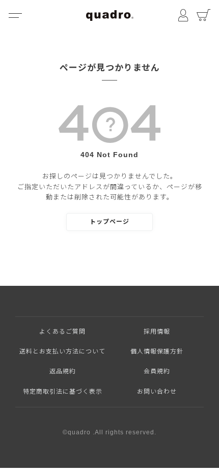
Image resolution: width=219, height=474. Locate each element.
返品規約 (62, 371)
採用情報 (157, 331)
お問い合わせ (157, 391)
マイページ (183, 15)
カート (204, 15)
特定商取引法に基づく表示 (62, 391)
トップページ (109, 221)
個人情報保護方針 (156, 351)
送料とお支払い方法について (62, 351)
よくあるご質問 (62, 331)
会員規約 (157, 371)
